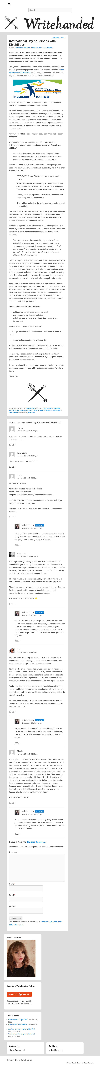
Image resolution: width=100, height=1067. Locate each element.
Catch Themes (88, 1063)
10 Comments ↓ (48, 47)
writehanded (36, 47)
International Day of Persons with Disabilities (35, 410)
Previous (55, 38)
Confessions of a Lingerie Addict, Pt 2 (21, 1029)
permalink (31, 413)
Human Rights (14, 410)
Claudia (31, 842)
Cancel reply (41, 842)
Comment (13, 852)
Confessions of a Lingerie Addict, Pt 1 (21, 1034)
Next (63, 38)
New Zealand (55, 410)
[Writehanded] (50, 23)
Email (12, 895)
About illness (30, 408)
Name (12, 884)
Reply (11, 445)
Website (12, 906)
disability (57, 408)
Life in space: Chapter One (17, 1024)
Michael (20, 428)
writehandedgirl (28, 525)
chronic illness (48, 408)
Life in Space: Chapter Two (17, 1020)
